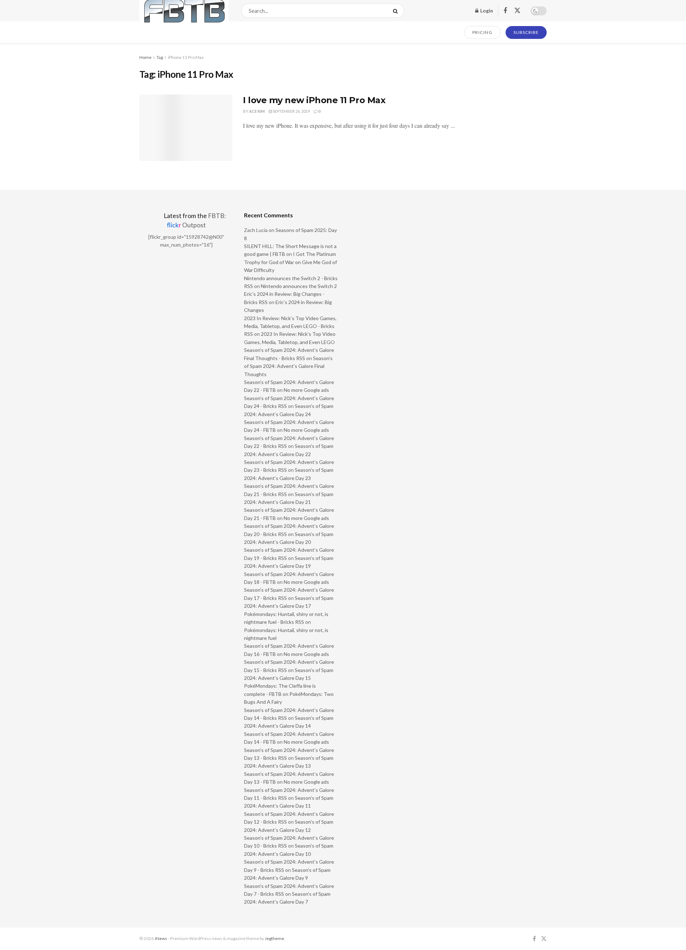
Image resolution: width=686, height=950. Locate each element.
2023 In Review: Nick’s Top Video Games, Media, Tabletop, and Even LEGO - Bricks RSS (290, 326)
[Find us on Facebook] (505, 11)
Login (486, 10)
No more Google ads (306, 390)
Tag (159, 57)
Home (145, 57)
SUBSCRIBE (526, 32)
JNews (160, 938)
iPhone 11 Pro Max (186, 57)
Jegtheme (274, 938)
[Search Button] (396, 11)
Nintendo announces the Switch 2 (299, 286)
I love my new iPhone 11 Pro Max (314, 100)
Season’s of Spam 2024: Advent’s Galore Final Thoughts (288, 366)
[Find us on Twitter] (517, 10)
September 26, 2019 (291, 111)
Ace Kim (257, 111)
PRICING (482, 32)
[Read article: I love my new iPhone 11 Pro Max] (185, 128)
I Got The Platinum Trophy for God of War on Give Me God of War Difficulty (290, 262)
